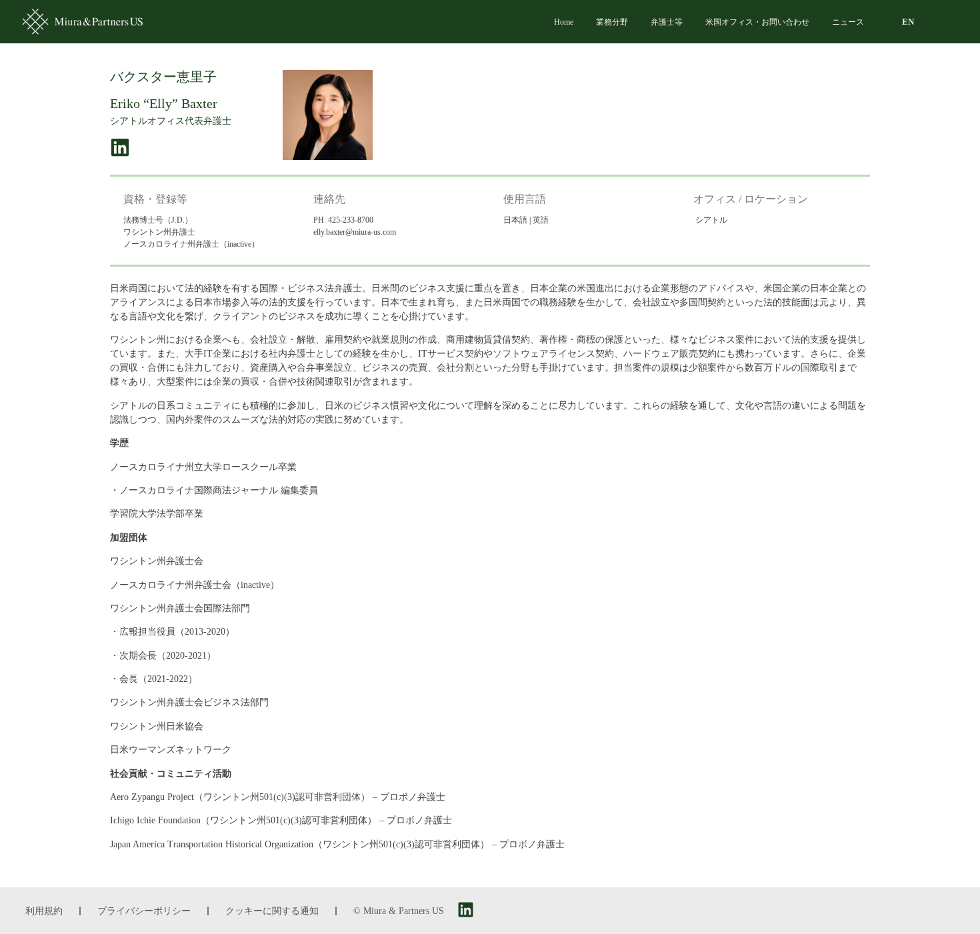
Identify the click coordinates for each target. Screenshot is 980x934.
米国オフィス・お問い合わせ (757, 22)
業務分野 (612, 22)
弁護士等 (667, 22)
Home (563, 22)
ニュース (848, 22)
